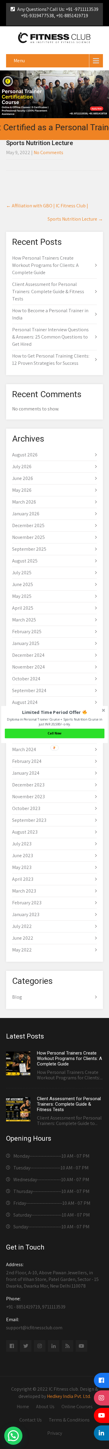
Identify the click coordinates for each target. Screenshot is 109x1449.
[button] (54, 712)
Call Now (54, 733)
